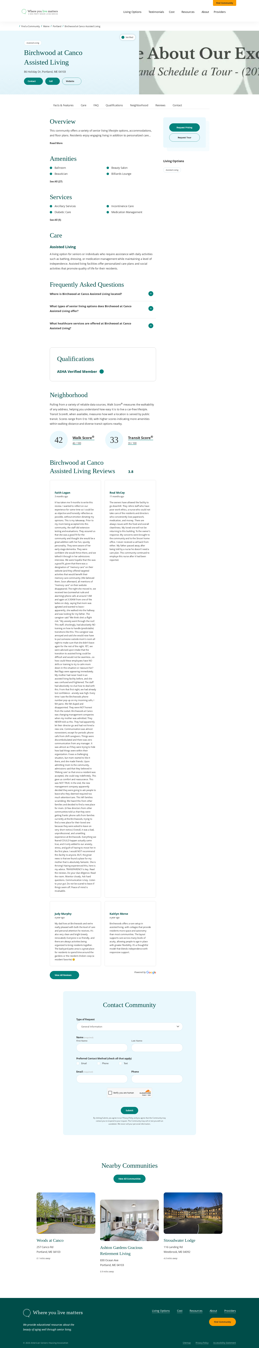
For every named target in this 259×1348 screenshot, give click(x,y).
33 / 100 (132, 443)
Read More (56, 143)
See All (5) (55, 219)
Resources (196, 1310)
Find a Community (30, 26)
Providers (230, 1310)
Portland (57, 26)
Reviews (160, 105)
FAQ (96, 105)
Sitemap (187, 1343)
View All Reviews (63, 975)
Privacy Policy (202, 1343)
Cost (179, 1310)
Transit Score (140, 437)
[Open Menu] (17, 12)
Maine (46, 26)
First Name (81, 1040)
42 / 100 (77, 443)
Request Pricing (184, 127)
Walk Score (83, 437)
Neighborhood (139, 105)
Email (84, 1063)
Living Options (161, 1310)
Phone (105, 1063)
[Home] (17, 26)
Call (51, 81)
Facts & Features (63, 105)
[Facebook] (218, 1333)
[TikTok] (232, 1333)
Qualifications (114, 105)
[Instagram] (225, 1333)
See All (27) (56, 181)
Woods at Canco (50, 1240)
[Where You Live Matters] (39, 12)
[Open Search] (234, 12)
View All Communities (129, 1178)
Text (126, 1063)
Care (83, 105)
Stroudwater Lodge (179, 1240)
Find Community (224, 2)
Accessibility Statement (224, 1343)
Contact (32, 81)
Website (70, 81)
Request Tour (184, 137)
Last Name (136, 1040)
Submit (129, 1110)
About (213, 1310)
